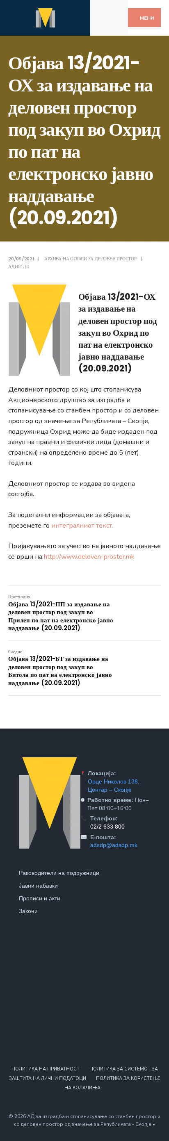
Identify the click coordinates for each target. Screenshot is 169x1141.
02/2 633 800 (107, 826)
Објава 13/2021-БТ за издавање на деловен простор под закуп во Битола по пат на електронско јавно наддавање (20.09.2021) (60, 667)
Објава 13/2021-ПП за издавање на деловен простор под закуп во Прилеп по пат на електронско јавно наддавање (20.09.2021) (60, 612)
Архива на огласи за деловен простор (90, 258)
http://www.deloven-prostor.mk (89, 556)
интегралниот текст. (82, 525)
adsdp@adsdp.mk (113, 845)
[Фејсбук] (103, 9)
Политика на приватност (45, 1069)
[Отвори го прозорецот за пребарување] (114, 24)
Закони (28, 911)
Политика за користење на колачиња (112, 1083)
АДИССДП (18, 266)
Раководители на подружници (59, 873)
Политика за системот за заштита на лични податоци (83, 1074)
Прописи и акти (39, 898)
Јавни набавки (38, 885)
